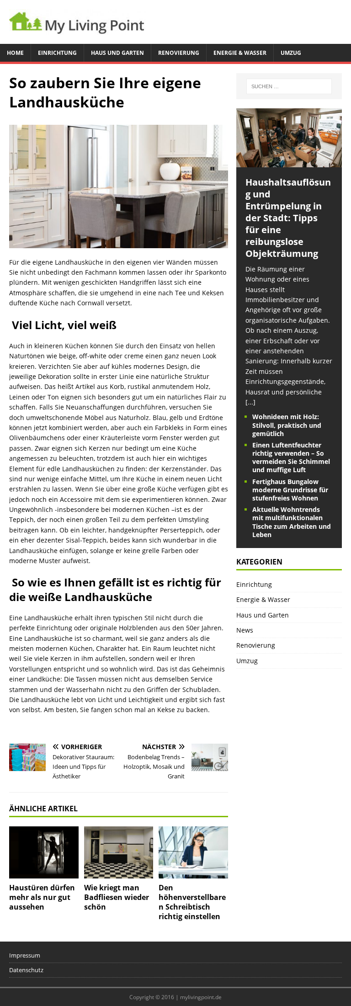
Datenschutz (26, 970)
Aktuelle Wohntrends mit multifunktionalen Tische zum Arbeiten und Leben (291, 522)
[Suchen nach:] (289, 86)
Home (15, 53)
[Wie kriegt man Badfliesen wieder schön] (119, 852)
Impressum (24, 955)
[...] (250, 402)
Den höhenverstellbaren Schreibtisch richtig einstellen (192, 902)
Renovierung (178, 53)
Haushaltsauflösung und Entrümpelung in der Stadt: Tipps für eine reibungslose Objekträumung (288, 218)
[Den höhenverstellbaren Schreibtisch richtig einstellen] (193, 852)
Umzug (291, 53)
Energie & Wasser (239, 53)
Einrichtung (57, 53)
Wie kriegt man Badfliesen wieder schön (116, 897)
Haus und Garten (117, 53)
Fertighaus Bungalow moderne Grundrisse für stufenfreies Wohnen (290, 489)
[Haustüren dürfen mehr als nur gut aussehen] (44, 852)
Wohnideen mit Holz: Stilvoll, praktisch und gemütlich (286, 424)
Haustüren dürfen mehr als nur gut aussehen (42, 897)
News (244, 630)
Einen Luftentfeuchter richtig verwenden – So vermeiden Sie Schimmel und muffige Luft (291, 457)
